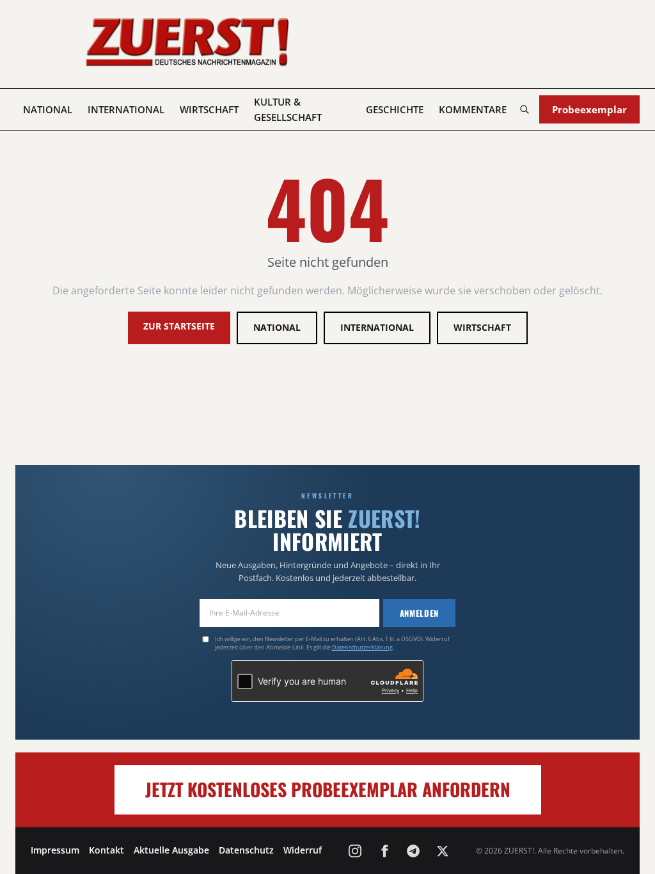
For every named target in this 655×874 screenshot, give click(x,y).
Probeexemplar (589, 109)
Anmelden (419, 613)
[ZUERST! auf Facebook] (384, 851)
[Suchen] (524, 109)
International (126, 109)
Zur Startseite (179, 326)
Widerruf (302, 850)
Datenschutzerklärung (362, 647)
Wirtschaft (209, 109)
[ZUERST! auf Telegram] (413, 851)
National (47, 109)
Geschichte (394, 109)
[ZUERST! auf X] (442, 851)
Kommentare (473, 109)
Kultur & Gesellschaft (288, 109)
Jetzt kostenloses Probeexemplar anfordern (327, 789)
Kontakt (106, 850)
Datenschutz (246, 850)
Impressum (55, 850)
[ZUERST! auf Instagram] (355, 851)
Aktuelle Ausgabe (171, 850)
